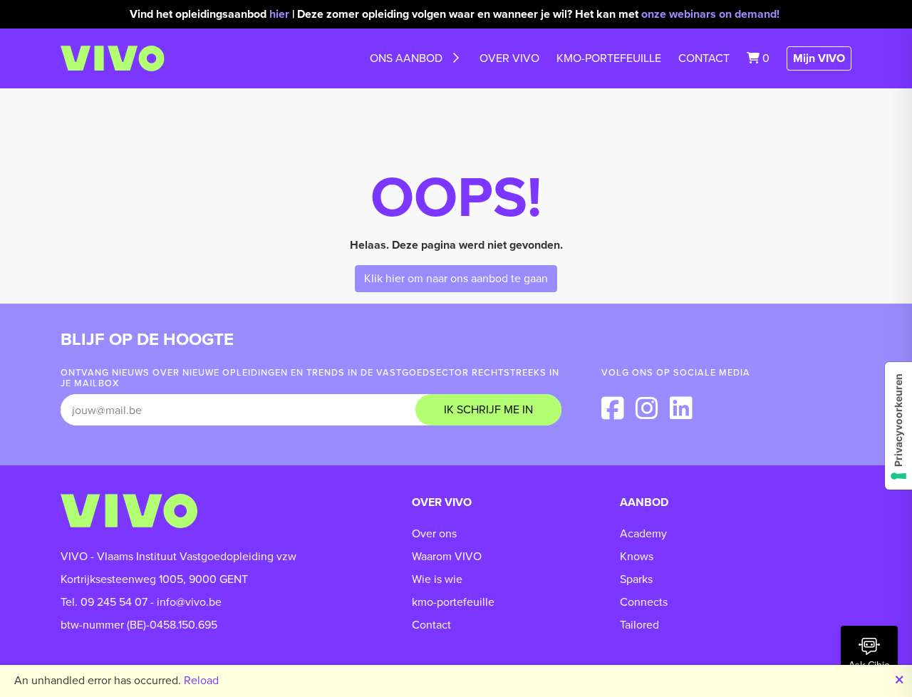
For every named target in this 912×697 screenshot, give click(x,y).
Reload (201, 680)
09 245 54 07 (114, 602)
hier (279, 14)
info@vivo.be (189, 602)
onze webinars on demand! (711, 14)
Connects (644, 602)
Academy (643, 533)
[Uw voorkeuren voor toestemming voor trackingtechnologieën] (898, 426)
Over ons (434, 533)
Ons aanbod (406, 58)
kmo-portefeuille (608, 58)
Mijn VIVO (819, 58)
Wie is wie (437, 579)
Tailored (639, 624)
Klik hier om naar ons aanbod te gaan (456, 278)
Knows (636, 556)
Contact (704, 58)
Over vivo (509, 58)
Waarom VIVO (447, 556)
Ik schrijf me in (488, 409)
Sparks (636, 579)
